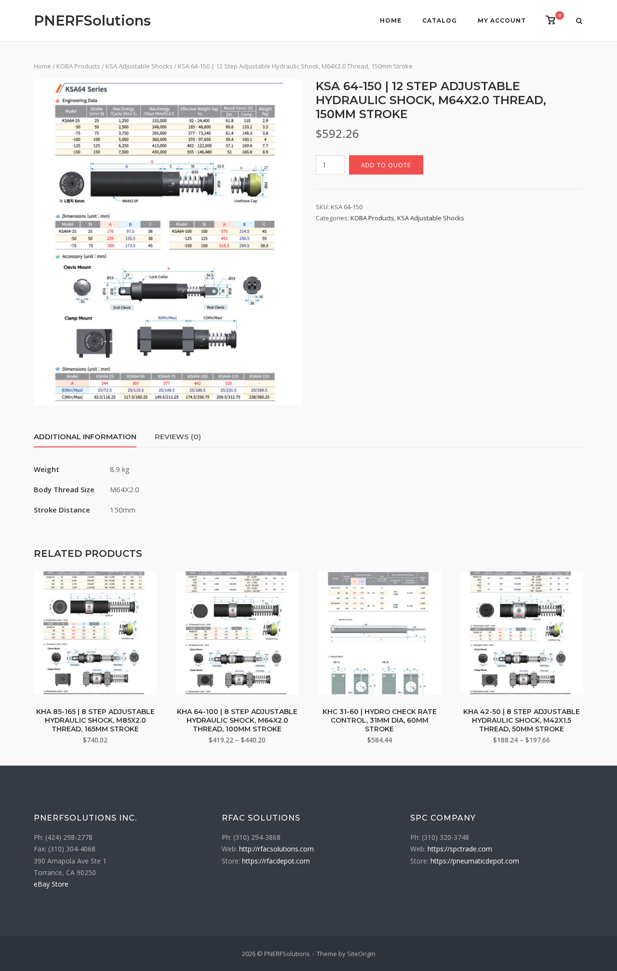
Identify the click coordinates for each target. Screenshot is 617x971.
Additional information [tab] (85, 436)
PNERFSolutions (92, 20)
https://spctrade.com (460, 848)
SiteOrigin (361, 953)
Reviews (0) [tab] (178, 436)
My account (502, 20)
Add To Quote (386, 165)
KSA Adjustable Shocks (139, 66)
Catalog (439, 20)
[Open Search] (579, 21)
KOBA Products (78, 66)
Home (391, 20)
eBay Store (51, 884)
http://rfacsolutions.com (276, 848)
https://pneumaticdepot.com (474, 860)
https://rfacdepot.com (276, 860)
